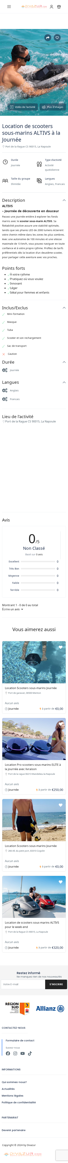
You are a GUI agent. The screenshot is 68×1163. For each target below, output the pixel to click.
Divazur (31, 1145)
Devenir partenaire (13, 1130)
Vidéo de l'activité (25, 107)
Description (13, 200)
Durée (8, 362)
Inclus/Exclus (15, 307)
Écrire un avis (11, 609)
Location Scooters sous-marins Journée (31, 688)
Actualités (8, 1089)
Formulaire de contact (20, 1040)
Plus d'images (55, 107)
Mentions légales (12, 1095)
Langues (10, 382)
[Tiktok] (30, 1053)
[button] (59, 7)
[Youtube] (22, 1053)
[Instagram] (15, 1053)
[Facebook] (8, 1053)
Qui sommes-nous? (14, 1082)
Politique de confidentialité (19, 1102)
